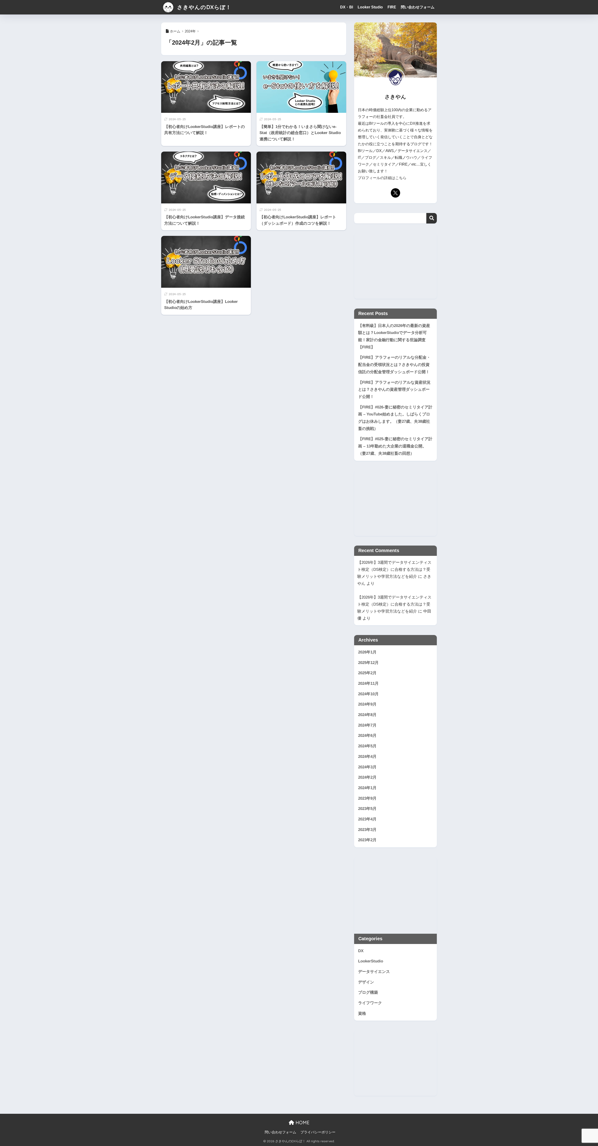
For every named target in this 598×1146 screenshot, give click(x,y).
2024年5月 (367, 746)
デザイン (366, 982)
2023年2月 (367, 840)
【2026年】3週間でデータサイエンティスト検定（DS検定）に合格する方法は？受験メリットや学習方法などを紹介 (394, 569)
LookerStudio (370, 961)
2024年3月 (367, 767)
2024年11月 (368, 683)
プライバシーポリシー (317, 1132)
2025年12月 (368, 662)
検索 (431, 218)
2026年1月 (367, 652)
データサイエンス (374, 971)
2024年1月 (367, 788)
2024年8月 (367, 715)
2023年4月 (367, 819)
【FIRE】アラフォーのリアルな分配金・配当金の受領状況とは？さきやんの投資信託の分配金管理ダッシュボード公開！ (394, 364)
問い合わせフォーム (417, 7)
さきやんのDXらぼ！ (203, 7)
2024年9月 (367, 704)
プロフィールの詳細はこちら (382, 178)
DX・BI (346, 7)
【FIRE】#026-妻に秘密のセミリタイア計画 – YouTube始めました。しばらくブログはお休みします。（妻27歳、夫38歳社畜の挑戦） (395, 418)
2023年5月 (367, 808)
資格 (362, 1013)
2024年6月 (367, 735)
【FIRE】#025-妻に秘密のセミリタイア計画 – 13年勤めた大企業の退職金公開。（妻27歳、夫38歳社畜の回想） (395, 446)
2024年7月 (367, 725)
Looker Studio (370, 7)
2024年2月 (367, 777)
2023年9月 (367, 798)
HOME (302, 1122)
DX (360, 951)
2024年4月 (367, 756)
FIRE (392, 7)
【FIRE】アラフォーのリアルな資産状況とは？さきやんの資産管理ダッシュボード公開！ (394, 389)
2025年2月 (367, 673)
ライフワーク (370, 1003)
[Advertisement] (395, 266)
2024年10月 (368, 694)
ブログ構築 (368, 992)
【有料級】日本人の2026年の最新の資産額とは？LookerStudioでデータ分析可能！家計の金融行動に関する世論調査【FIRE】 (394, 336)
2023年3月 (367, 829)
